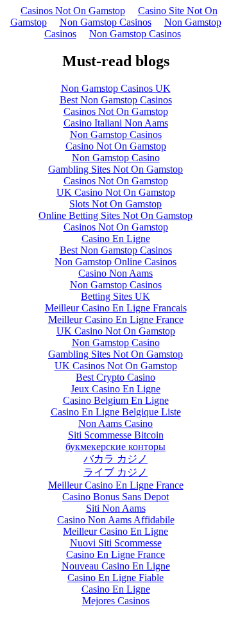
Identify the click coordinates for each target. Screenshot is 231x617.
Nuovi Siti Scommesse (116, 542)
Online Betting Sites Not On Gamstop (115, 215)
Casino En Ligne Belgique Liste (116, 411)
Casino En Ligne (115, 238)
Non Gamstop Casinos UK (116, 88)
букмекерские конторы (115, 446)
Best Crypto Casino (115, 377)
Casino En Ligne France (115, 554)
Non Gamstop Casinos (105, 22)
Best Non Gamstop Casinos (116, 99)
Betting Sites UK (115, 296)
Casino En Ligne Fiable (115, 577)
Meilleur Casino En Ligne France (116, 319)
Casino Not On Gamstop (115, 146)
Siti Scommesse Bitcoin (116, 435)
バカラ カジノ (115, 458)
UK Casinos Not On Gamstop (116, 365)
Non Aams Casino (115, 423)
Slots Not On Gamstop (115, 203)
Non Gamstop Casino (116, 157)
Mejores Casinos (116, 600)
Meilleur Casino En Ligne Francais (116, 307)
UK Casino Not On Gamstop (115, 192)
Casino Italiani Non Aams (116, 122)
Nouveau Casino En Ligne (116, 566)
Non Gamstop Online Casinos (115, 261)
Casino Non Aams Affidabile (116, 519)
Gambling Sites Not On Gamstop (115, 169)
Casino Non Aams (115, 273)
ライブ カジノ (115, 472)
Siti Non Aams (116, 508)
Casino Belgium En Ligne (116, 400)
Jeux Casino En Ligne (115, 388)
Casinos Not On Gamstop (73, 10)
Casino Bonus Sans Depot (115, 496)
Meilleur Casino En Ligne (115, 531)
